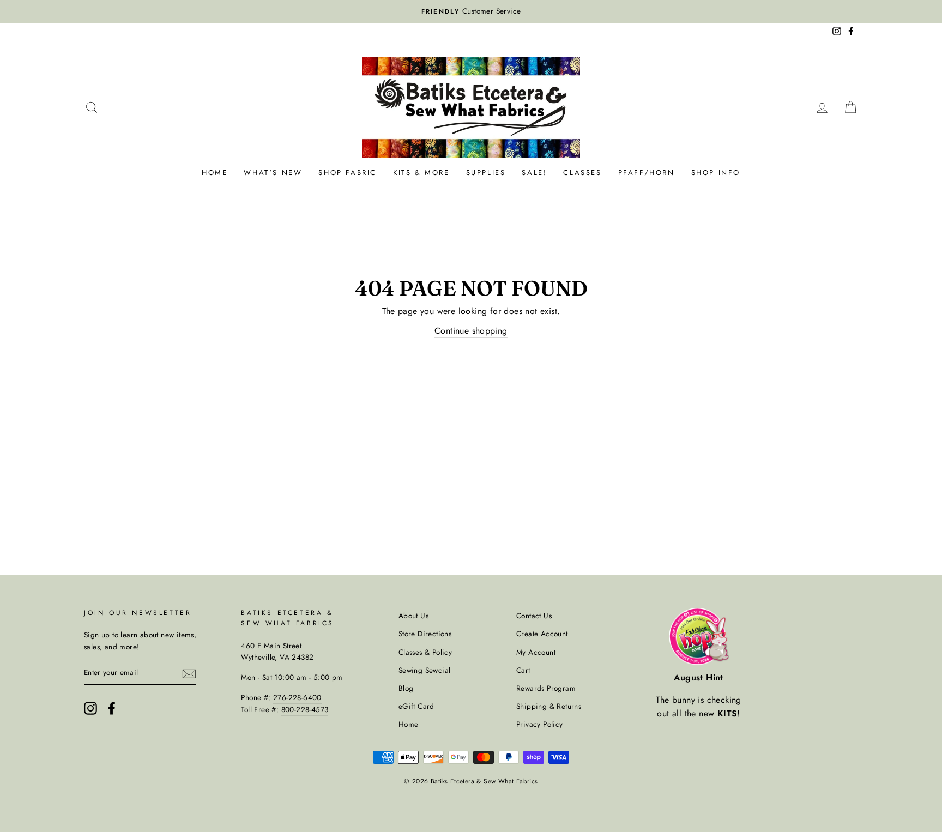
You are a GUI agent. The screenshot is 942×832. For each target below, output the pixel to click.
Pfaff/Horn (646, 172)
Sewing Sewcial (424, 670)
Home (214, 172)
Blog (406, 688)
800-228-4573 (305, 709)
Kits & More (421, 172)
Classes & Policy (425, 652)
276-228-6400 (297, 697)
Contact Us (534, 615)
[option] (471, 11)
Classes (582, 172)
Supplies (486, 172)
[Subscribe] (189, 673)
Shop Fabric (347, 172)
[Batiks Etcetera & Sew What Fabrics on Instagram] (90, 708)
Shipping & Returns (548, 706)
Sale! (534, 172)
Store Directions (424, 633)
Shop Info (715, 172)
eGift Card (416, 706)
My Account (535, 652)
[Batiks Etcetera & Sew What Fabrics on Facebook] (111, 708)
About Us (413, 615)
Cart (523, 670)
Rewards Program (546, 688)
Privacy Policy (539, 724)
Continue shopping (471, 330)
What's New (273, 172)
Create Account (542, 633)
